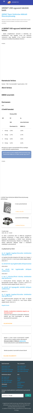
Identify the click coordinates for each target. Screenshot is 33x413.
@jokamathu (22, 341)
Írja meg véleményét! (10, 356)
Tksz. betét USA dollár (22, 371)
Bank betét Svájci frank (7, 369)
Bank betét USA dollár (7, 371)
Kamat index (20, 385)
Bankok (19, 384)
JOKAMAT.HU (15, 2)
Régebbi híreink (5, 305)
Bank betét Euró (6, 368)
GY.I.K (18, 377)
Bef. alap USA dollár (6, 382)
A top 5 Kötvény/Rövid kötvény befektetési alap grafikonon (16, 277)
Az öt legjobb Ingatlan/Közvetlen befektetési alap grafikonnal (16, 254)
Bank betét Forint (6, 366)
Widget (19, 378)
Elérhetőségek (20, 225)
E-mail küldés (20, 211)
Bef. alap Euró (5, 378)
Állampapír (4, 386)
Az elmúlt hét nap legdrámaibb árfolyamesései (16, 264)
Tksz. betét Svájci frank (23, 369)
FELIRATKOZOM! (8, 323)
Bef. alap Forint (5, 377)
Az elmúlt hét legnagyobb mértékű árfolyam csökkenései (16, 288)
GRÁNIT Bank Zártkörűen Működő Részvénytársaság (14, 15)
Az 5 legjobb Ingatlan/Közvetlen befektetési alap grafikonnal (16, 295)
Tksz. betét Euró (21, 368)
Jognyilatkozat (21, 382)
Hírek (18, 380)
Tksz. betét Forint (21, 366)
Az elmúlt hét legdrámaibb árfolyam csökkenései (16, 270)
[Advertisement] (16, 61)
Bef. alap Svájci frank (7, 380)
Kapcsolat (19, 387)
